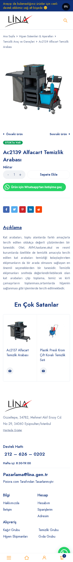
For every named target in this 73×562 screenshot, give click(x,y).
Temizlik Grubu (49, 530)
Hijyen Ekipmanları (15, 536)
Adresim (43, 516)
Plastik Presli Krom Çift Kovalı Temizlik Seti (52, 355)
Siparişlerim (45, 509)
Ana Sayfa (9, 36)
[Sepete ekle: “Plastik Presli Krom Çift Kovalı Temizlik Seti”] (43, 370)
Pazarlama (25, 474)
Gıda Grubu (47, 536)
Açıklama (12, 227)
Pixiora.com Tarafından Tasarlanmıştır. (28, 481)
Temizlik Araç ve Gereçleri (19, 42)
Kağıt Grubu (11, 530)
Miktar (7, 167)
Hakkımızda (11, 503)
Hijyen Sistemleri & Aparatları (36, 36)
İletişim (7, 509)
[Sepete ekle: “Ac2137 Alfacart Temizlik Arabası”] (9, 370)
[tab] (12, 227)
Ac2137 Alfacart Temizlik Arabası (17, 352)
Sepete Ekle (48, 174)
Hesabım (44, 503)
